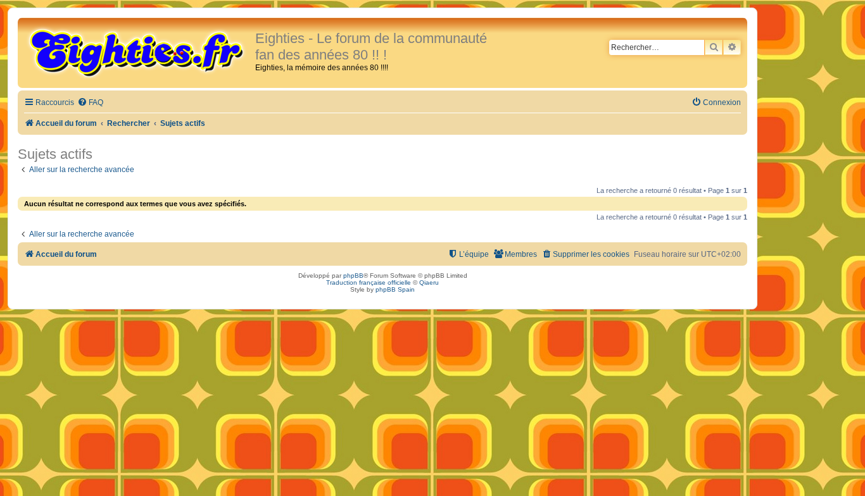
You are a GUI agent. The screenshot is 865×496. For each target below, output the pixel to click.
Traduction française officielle (368, 282)
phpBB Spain (395, 289)
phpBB (353, 275)
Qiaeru (429, 282)
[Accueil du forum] (138, 52)
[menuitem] (90, 102)
